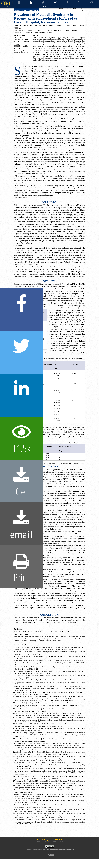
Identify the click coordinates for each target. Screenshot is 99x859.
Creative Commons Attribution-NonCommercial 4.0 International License (56, 849)
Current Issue (40, 841)
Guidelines (54, 841)
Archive (47, 841)
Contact (61, 841)
